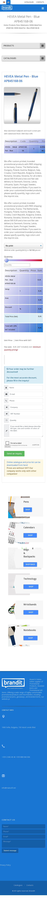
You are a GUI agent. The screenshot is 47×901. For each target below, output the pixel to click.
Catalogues (29, 2)
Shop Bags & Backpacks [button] (30, 565)
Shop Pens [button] (27, 510)
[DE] (4, 1)
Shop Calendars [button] (30, 535)
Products (12, 25)
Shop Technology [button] (31, 587)
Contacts (40, 2)
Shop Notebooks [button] (30, 638)
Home (6, 25)
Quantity (8, 256)
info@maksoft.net (9, 788)
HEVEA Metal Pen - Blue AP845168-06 (26, 28)
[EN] (8, 1)
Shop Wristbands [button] (30, 612)
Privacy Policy (5, 865)
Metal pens (25, 25)
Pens (18, 25)
